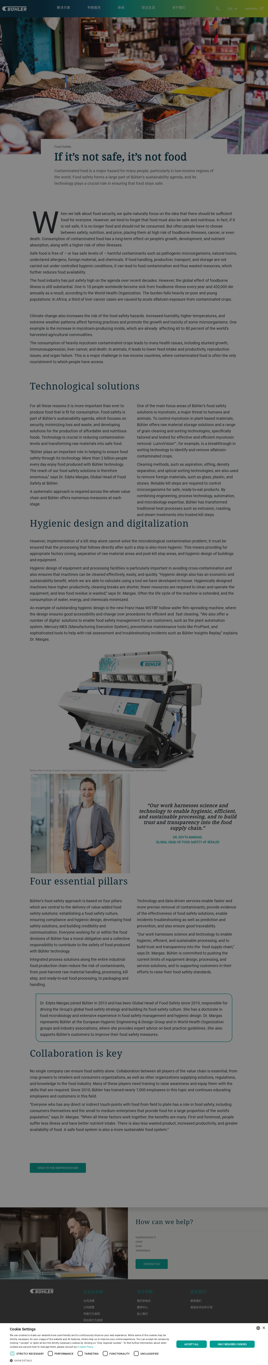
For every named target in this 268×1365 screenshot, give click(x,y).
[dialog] (134, 1344)
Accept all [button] (191, 1344)
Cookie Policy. (86, 1346)
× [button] (263, 1327)
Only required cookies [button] (232, 1344)
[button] (90, 1360)
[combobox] (258, 1328)
